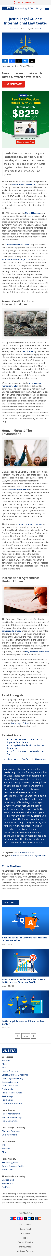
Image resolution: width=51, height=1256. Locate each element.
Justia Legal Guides (20, 723)
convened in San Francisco (24, 184)
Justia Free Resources (24, 852)
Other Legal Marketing (12, 1078)
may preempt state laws (37, 651)
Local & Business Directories (15, 1074)
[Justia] (21, 8)
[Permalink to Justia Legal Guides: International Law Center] (25, 44)
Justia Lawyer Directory (13, 1127)
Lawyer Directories (10, 1071)
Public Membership (11, 1113)
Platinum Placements (11, 1131)
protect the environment (30, 524)
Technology (7, 1096)
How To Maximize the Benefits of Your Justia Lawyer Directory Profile (23, 981)
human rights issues (19, 489)
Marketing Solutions (25, 1251)
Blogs (4, 1064)
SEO (4, 1067)
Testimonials (8, 1183)
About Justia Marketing (13, 1176)
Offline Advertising (10, 1085)
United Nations (32, 213)
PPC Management (10, 1162)
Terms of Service (25, 1242)
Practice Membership (12, 1117)
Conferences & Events (12, 1103)
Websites (6, 1060)
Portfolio (6, 1187)
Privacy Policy (25, 1247)
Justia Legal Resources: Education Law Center (23, 1022)
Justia (29, 1213)
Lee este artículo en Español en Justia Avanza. (24, 759)
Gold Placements (9, 1134)
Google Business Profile (13, 1166)
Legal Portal (25, 1229)
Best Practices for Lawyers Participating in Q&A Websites (24, 939)
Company (25, 1233)
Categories (7, 1057)
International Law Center (18, 244)
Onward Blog (8, 1179)
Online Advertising (10, 1082)
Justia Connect (9, 1110)
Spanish (38, 29)
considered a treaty (11, 631)
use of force (28, 351)
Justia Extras (7, 1100)
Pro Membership (10, 1121)
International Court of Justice (16, 259)
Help (25, 1238)
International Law (19, 855)
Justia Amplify (9, 1158)
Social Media (7, 1089)
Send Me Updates (13, 84)
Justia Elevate (8, 1141)
